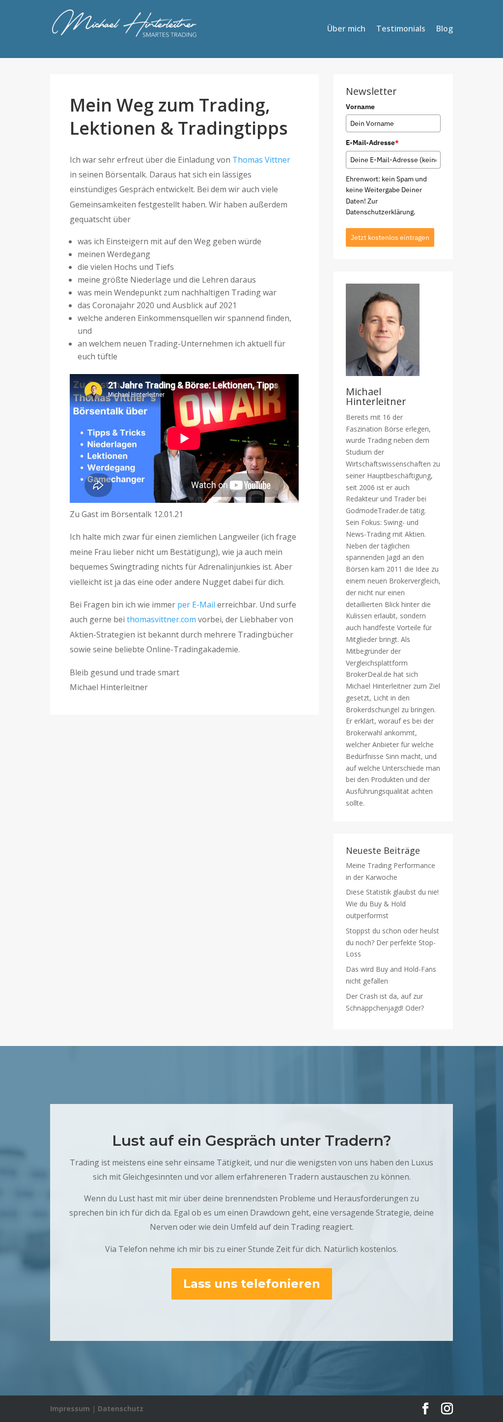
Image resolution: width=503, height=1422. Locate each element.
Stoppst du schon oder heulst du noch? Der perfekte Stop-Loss (392, 942)
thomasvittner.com (161, 619)
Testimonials (400, 29)
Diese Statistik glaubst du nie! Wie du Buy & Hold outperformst (392, 903)
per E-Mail (196, 604)
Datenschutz (120, 1408)
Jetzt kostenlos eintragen (390, 237)
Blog (444, 29)
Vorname (360, 106)
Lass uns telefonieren (251, 1284)
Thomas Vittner (261, 159)
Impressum (70, 1408)
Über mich (346, 29)
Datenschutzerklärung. (381, 211)
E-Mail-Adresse (372, 142)
